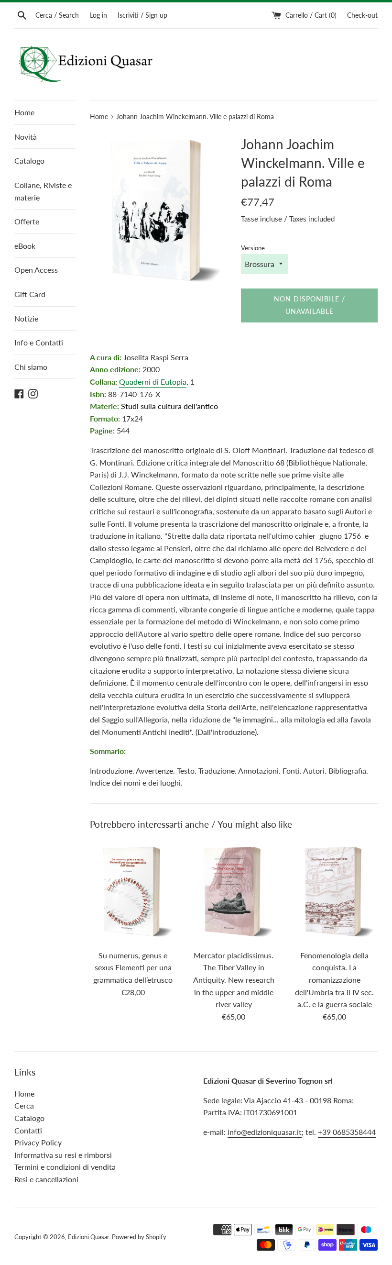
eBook (24, 245)
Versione (253, 248)
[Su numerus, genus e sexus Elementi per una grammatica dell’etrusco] (133, 891)
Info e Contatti (38, 342)
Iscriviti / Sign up (142, 15)
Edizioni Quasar (88, 1237)
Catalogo (29, 160)
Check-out (362, 15)
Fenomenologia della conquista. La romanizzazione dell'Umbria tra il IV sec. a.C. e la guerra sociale (334, 980)
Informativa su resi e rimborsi (63, 1154)
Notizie (26, 318)
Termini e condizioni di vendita (65, 1166)
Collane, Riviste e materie (43, 191)
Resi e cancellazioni (46, 1179)
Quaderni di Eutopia (152, 381)
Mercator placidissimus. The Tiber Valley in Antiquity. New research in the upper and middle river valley (233, 980)
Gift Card (29, 294)
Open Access (36, 269)
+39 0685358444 (347, 1131)
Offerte (26, 221)
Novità (25, 136)
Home (24, 112)
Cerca (24, 1105)
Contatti (28, 1130)
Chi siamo (30, 366)
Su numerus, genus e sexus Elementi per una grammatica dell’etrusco (133, 967)
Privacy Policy (38, 1142)
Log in (98, 15)
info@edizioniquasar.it (265, 1131)
